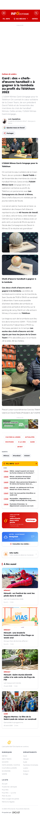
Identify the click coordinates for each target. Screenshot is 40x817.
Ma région (21, 18)
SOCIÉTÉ (5, 762)
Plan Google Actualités (10, 799)
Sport (20, 447)
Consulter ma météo (21, 544)
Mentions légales (8, 802)
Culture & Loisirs (9, 74)
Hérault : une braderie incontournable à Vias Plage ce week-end (19, 635)
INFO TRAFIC (7, 759)
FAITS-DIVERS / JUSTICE (11, 765)
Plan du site (6, 796)
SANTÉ (4, 774)
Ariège (25, 774)
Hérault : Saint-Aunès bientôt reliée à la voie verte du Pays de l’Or (19, 677)
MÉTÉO (35, 19)
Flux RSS (5, 790)
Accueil (4, 784)
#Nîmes (6, 455)
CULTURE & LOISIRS (9, 768)
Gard (32, 442)
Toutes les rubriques (9, 787)
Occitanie (9, 442)
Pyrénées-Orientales (30, 765)
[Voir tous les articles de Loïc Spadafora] (4, 121)
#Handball (16, 455)
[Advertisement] (20, 47)
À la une (22, 442)
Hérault (26, 759)
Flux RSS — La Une (9, 793)
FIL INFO (6, 19)
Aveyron (26, 771)
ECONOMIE (6, 771)
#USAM (27, 455)
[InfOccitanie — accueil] (20, 13)
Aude (25, 762)
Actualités (29, 437)
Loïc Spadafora (14, 119)
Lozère (25, 768)
